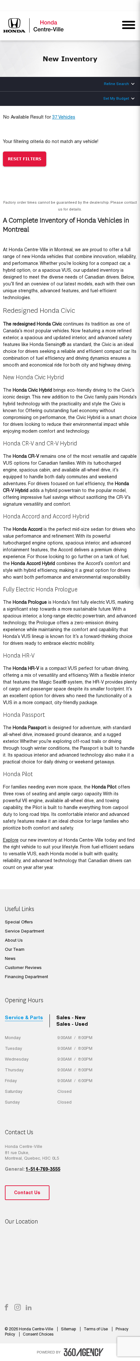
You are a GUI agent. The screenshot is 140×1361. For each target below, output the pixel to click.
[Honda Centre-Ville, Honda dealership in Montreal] (35, 25)
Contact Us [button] (27, 1192)
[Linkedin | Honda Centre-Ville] (28, 1308)
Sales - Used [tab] (72, 1024)
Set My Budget (116, 98)
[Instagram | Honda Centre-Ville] (17, 1308)
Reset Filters (24, 158)
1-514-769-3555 (43, 1169)
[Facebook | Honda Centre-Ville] (6, 1308)
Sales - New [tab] (71, 1017)
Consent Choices (38, 1334)
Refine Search (116, 84)
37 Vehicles (63, 117)
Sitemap (69, 1329)
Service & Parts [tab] (24, 1017)
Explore (11, 840)
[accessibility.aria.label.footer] (84, 1352)
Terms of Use (96, 1329)
